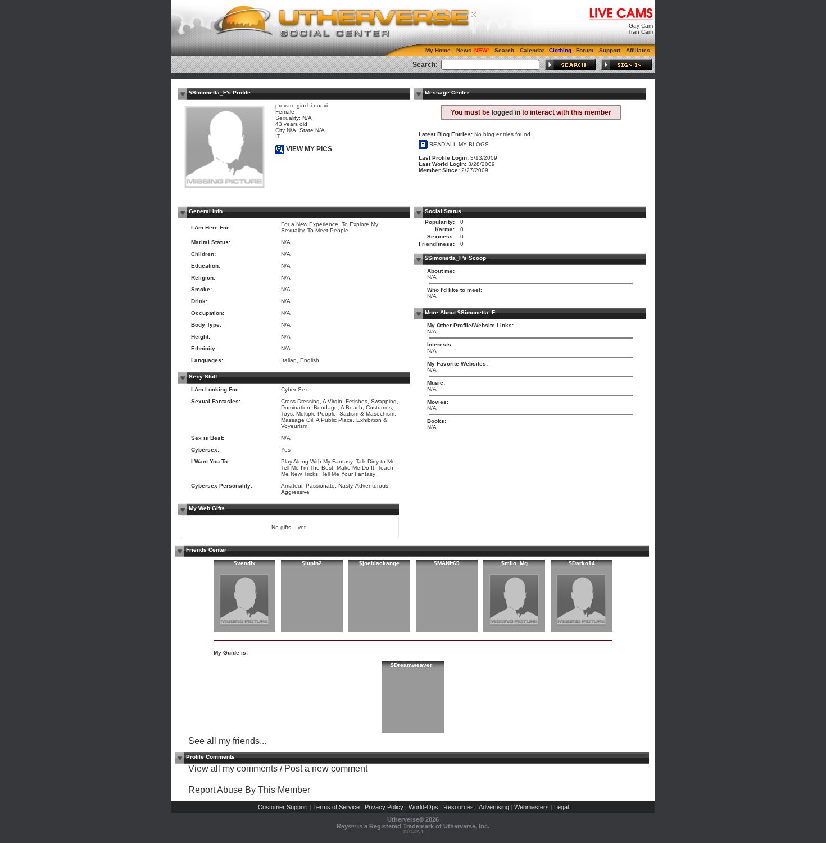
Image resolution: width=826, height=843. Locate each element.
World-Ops (423, 807)
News (463, 50)
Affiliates (638, 50)
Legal (561, 807)
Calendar (532, 50)
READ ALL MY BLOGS (458, 144)
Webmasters (531, 807)
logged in (506, 112)
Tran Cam (640, 32)
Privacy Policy (384, 807)
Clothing (560, 50)
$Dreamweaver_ (413, 665)
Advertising (494, 807)
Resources (458, 807)
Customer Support (283, 807)
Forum (584, 50)
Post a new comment (325, 768)
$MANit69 (447, 563)
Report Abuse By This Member (249, 790)
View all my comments (233, 768)
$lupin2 (312, 563)
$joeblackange (379, 563)
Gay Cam (641, 25)
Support (609, 50)
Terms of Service (336, 807)
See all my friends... (227, 741)
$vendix (245, 563)
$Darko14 (582, 563)
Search (504, 50)
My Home (438, 50)
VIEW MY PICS (308, 149)
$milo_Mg (514, 563)
